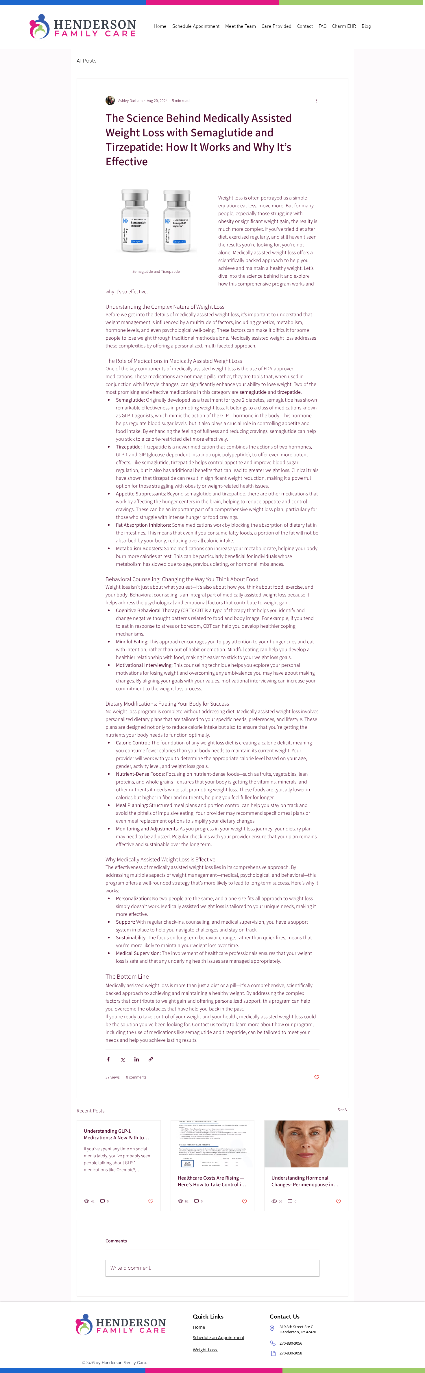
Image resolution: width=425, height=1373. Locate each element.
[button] (276, 26)
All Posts (87, 60)
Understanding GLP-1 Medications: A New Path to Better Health (114, 1134)
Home (199, 1327)
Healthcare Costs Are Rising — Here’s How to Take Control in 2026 (211, 1181)
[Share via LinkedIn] (136, 1059)
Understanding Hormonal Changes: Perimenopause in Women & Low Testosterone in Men (305, 1181)
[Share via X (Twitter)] (122, 1059)
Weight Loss (205, 1349)
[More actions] (316, 100)
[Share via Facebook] (108, 1059)
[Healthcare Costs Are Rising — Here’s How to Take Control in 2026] (212, 1144)
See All (343, 1109)
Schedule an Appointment (218, 1337)
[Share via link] (151, 1059)
